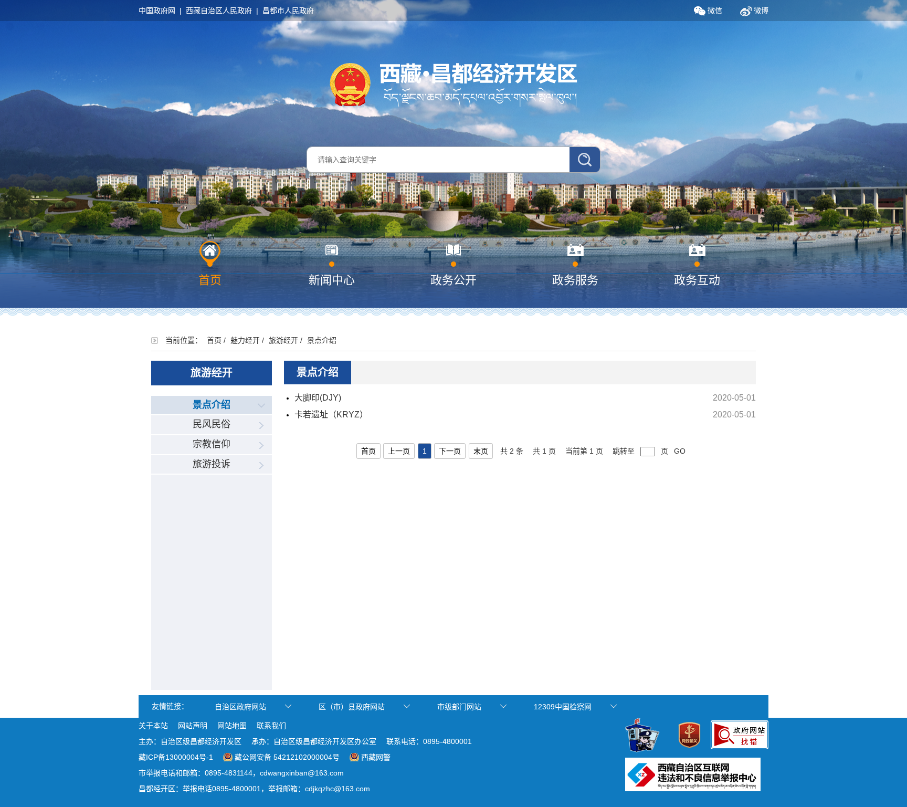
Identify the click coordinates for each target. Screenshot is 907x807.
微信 (713, 10)
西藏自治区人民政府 (219, 10)
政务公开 (453, 280)
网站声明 (192, 725)
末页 (480, 451)
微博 (760, 10)
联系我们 (271, 725)
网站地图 (232, 725)
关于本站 (153, 725)
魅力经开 (245, 340)
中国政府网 (157, 10)
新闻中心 (332, 280)
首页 (210, 280)
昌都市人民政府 (288, 10)
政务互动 (697, 280)
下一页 (450, 451)
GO (679, 451)
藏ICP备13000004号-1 (176, 757)
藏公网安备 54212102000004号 (287, 757)
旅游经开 (283, 340)
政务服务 (575, 280)
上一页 (399, 451)
